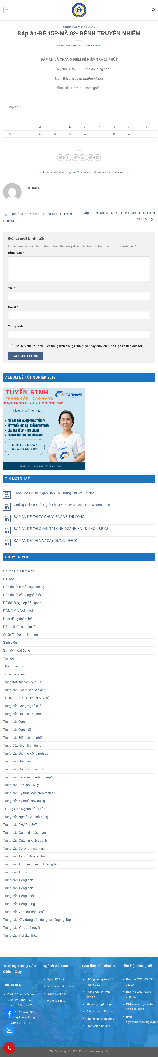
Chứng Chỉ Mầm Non (18, 571)
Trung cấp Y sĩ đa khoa (79, 27)
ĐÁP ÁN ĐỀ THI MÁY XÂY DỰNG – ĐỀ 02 (46, 540)
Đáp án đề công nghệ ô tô (22, 595)
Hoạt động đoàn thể (17, 619)
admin (98, 45)
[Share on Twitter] (75, 157)
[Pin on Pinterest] (90, 157)
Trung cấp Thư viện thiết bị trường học (31, 864)
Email (13, 307)
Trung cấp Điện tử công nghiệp (25, 753)
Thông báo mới (14, 666)
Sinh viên (10, 642)
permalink (117, 172)
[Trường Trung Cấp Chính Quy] (79, 10)
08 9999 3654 (135, 1009)
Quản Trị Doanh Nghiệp (20, 634)
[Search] (153, 10)
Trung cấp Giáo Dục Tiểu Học (24, 769)
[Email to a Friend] (82, 157)
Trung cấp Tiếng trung (19, 904)
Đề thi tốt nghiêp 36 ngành (22, 603)
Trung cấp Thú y (15, 872)
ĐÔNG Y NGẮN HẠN (19, 611)
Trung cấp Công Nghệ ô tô (22, 706)
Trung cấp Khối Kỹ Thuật (21, 785)
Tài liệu (8, 658)
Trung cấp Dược (15, 721)
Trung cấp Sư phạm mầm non (24, 848)
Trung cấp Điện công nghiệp (23, 737)
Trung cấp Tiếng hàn (18, 888)
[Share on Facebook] (67, 157)
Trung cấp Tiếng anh (18, 880)
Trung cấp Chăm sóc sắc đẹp (24, 690)
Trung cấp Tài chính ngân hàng (26, 856)
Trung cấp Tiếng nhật (18, 896)
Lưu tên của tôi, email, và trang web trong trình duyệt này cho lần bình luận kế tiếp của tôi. (79, 346)
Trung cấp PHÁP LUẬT (20, 824)
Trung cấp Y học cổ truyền (22, 928)
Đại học (8, 579)
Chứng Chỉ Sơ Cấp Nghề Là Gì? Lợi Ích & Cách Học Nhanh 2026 (62, 505)
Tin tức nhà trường (16, 674)
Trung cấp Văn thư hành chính (25, 912)
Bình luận (16, 252)
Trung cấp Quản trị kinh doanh (25, 840)
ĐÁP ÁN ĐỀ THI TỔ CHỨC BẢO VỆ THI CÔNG (49, 517)
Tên (11, 288)
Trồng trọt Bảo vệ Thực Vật (22, 682)
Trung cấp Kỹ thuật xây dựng (24, 801)
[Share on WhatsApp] (60, 157)
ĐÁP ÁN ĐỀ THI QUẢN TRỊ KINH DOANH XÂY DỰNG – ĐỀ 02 (61, 528)
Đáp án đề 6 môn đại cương (23, 587)
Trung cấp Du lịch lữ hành (22, 714)
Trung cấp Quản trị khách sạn (24, 832)
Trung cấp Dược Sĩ (17, 729)
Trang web (15, 326)
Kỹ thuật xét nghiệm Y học (22, 626)
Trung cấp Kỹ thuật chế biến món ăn (29, 793)
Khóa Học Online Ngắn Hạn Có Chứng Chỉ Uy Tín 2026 (55, 493)
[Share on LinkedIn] (97, 157)
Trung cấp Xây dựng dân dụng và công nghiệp (37, 920)
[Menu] (6, 10)
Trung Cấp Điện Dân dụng (22, 745)
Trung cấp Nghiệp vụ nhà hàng (25, 817)
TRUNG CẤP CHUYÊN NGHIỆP (27, 698)
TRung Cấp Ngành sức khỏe (24, 809)
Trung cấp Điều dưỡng (19, 761)
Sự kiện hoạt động (16, 650)
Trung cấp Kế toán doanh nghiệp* (27, 777)
